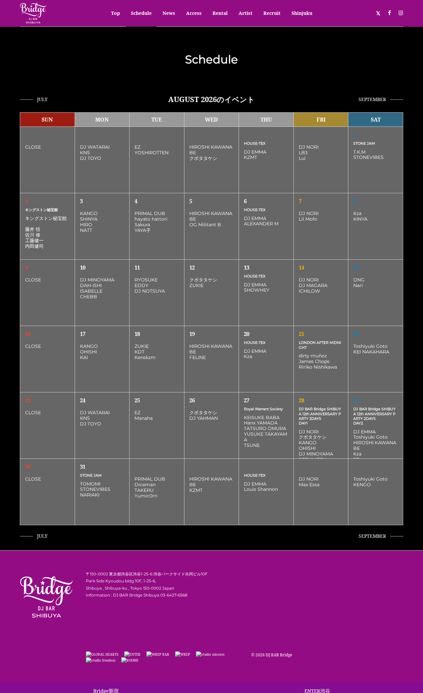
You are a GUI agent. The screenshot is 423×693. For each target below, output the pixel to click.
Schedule (141, 13)
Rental (220, 13)
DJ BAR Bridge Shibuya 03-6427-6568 (150, 595)
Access (194, 13)
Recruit (272, 13)
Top (115, 13)
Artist (245, 13)
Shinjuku (301, 13)
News (169, 13)
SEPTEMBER (372, 99)
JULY (42, 99)
